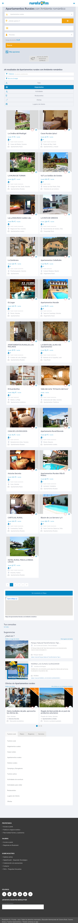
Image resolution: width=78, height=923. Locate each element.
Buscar (9, 45)
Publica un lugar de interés (12, 639)
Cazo (8, 716)
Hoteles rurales (12, 763)
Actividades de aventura (15, 779)
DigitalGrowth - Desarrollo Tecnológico (15, 860)
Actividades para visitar (14, 785)
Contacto (6, 866)
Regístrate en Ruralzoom (11, 845)
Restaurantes (11, 790)
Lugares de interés (13, 796)
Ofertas (9, 801)
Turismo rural (11, 741)
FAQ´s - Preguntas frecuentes (12, 869)
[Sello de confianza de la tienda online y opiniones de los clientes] (9, 875)
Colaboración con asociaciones (13, 863)
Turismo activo (12, 774)
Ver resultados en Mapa (39, 593)
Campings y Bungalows (15, 768)
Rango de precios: (11, 40)
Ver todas (6, 627)
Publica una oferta (10, 686)
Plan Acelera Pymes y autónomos (13, 832)
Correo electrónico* (8, 903)
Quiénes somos (8, 857)
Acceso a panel (8, 826)
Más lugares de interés (67, 639)
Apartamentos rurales (14, 757)
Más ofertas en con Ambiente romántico (62, 686)
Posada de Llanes (46, 716)
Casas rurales (11, 752)
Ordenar (18, 74)
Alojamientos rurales (14, 746)
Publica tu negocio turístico (11, 829)
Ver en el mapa (13, 78)
